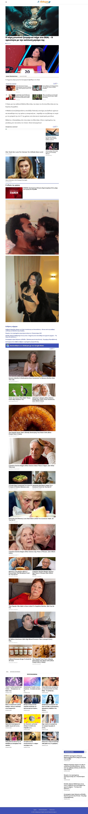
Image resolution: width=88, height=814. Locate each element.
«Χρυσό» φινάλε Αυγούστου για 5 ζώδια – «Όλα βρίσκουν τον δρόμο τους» (14, 688)
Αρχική (35, 809)
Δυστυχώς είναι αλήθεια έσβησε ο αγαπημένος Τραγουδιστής (22, 341)
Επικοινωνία (52, 809)
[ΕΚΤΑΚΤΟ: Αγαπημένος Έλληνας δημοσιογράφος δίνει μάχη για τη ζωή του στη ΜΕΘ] (14, 193)
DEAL (7, 671)
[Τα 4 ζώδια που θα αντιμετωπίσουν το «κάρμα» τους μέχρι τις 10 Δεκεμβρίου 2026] (32, 736)
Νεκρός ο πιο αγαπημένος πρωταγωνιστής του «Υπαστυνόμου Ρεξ (23, 333)
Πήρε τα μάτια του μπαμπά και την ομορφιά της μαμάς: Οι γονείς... (49, 725)
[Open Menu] (6, 2)
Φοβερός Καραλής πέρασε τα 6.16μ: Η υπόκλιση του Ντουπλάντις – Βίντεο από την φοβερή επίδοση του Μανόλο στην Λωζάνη (30, 330)
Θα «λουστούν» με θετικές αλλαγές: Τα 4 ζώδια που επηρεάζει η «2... (30, 725)
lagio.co (55, 812)
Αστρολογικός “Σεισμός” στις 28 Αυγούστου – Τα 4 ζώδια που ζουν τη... (32, 688)
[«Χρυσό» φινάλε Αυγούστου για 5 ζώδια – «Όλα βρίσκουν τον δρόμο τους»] (14, 681)
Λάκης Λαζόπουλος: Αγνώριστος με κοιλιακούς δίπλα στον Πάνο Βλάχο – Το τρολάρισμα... (50, 688)
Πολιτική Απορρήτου (43, 809)
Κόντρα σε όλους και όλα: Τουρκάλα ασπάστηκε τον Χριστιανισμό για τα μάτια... (31, 706)
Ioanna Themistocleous (11, 76)
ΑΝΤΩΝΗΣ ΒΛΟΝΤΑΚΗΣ (15, 671)
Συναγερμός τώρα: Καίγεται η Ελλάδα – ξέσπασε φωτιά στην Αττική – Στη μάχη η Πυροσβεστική (31, 339)
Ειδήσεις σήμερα (11, 326)
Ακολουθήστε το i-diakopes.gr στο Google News (27, 345)
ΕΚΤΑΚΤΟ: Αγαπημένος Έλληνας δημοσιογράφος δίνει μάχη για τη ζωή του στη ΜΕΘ (40, 188)
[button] (32, 21)
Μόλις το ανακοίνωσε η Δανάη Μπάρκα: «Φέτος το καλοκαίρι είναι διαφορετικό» (13, 706)
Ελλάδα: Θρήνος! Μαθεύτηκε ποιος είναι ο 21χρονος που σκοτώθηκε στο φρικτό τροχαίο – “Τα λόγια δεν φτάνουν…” (31, 336)
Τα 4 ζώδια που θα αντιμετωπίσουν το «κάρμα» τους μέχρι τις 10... (31, 743)
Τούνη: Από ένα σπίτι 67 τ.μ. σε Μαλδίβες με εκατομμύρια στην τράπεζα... (13, 743)
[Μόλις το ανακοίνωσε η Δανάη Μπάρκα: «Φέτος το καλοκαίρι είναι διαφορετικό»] (14, 699)
